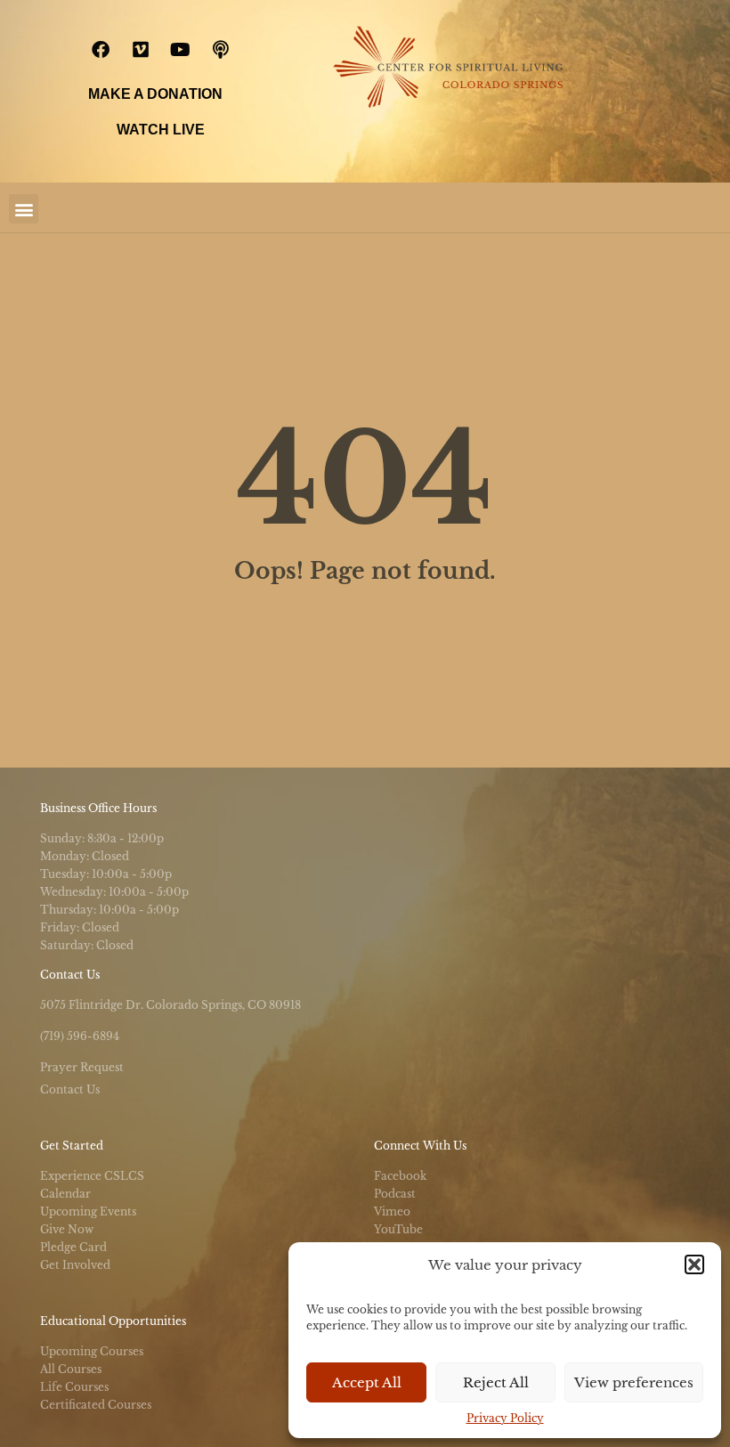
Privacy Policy (505, 1418)
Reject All (496, 1382)
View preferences (634, 1382)
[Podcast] (221, 50)
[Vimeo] (140, 50)
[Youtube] (181, 50)
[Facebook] (100, 50)
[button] (694, 1264)
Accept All (367, 1382)
